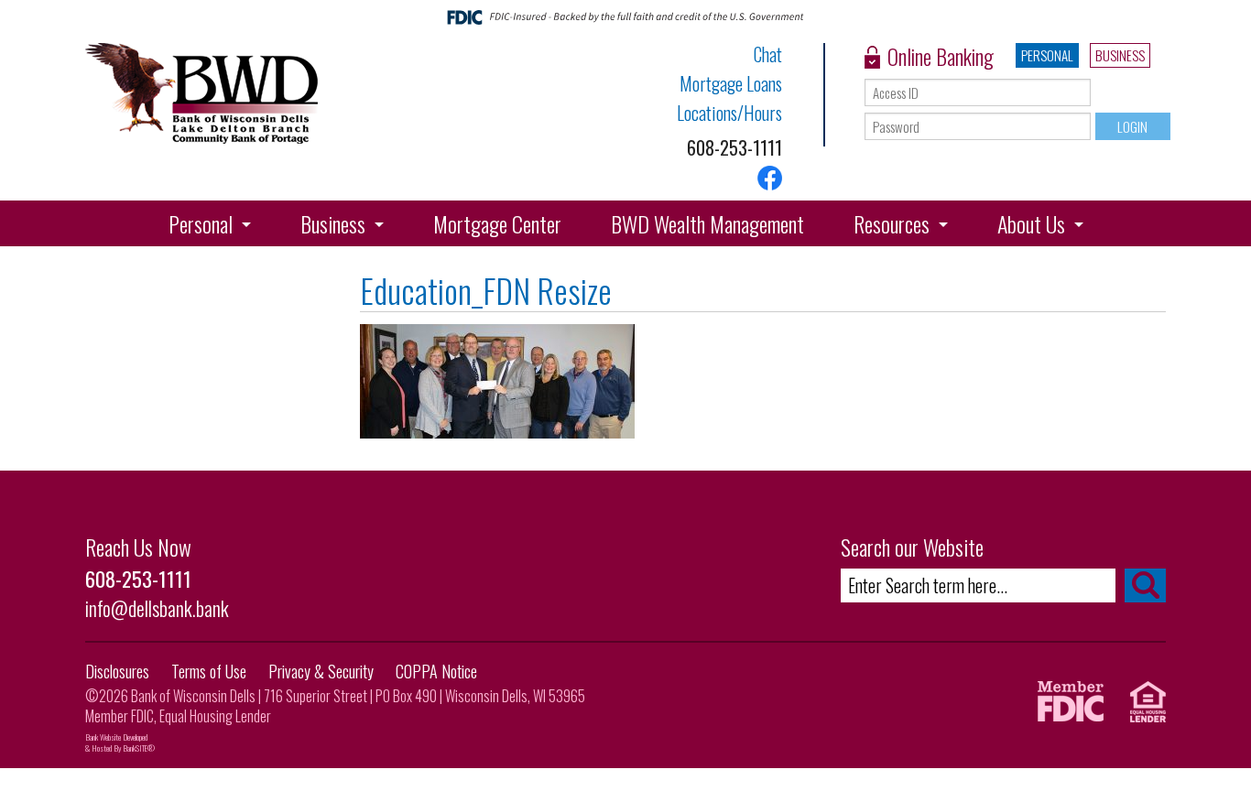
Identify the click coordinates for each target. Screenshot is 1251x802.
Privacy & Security (321, 671)
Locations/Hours (729, 112)
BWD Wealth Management (707, 223)
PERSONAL (1047, 55)
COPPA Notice (436, 671)
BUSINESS (1120, 55)
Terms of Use (208, 671)
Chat (768, 54)
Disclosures (117, 671)
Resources (892, 223)
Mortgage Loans (731, 83)
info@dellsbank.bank (157, 608)
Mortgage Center (497, 223)
